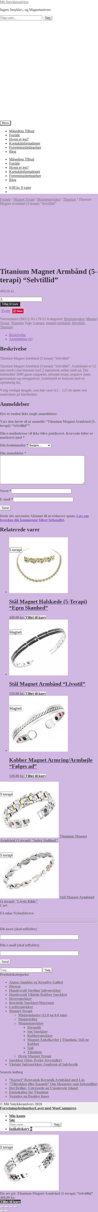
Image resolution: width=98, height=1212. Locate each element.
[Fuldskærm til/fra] (6, 1207)
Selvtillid (78, 323)
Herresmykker (74, 319)
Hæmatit (34, 1027)
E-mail (6, 499)
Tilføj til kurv (10, 304)
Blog (12, 151)
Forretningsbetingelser (25, 147)
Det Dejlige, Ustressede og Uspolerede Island (43, 1088)
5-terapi (38, 323)
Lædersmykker (21, 1007)
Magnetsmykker (48, 199)
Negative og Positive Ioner (29, 1096)
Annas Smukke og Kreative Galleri (36, 982)
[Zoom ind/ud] (2, 1207)
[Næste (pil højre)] (6, 1211)
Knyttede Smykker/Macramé (31, 1003)
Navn (5, 491)
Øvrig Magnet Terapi (34, 1056)
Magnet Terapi (23, 199)
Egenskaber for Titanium (28, 1092)
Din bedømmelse (14, 445)
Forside (14, 135)
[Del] (11, 1207)
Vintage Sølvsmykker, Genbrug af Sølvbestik (43, 1064)
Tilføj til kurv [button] (35, 617)
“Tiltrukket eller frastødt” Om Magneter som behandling (53, 1084)
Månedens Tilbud (21, 131)
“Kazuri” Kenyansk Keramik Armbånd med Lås (47, 1080)
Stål (30, 1048)
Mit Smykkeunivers (14, 2)
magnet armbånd (58, 323)
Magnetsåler (27, 1019)
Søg (47, 18)
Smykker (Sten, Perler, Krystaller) (35, 1060)
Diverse (15, 986)
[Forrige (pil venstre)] (2, 1211)
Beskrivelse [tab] (17, 335)
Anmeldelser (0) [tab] (20, 339)
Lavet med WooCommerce (55, 1108)
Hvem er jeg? (18, 139)
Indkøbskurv (20, 1129)
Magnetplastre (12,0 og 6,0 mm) (42, 1015)
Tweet (5, 311)
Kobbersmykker (40, 1036)
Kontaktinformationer (24, 143)
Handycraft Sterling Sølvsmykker (35, 990)
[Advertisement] (49, 70)
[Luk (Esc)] (15, 1207)
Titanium (69, 199)
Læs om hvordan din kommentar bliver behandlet (44, 518)
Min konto (17, 1116)
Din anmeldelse (13, 453)
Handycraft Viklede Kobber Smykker (38, 995)
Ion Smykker (37, 1031)
